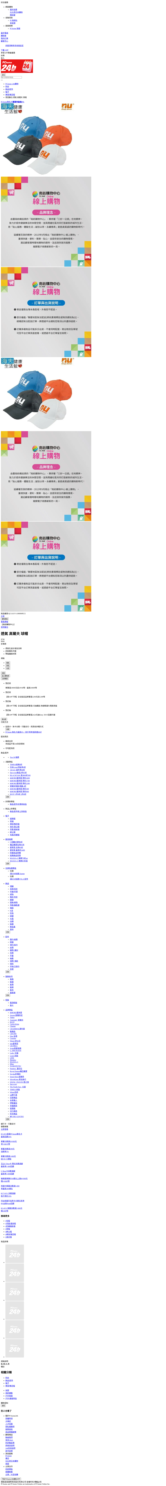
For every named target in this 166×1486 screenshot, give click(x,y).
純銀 (12, 916)
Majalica (13, 1060)
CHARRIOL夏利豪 (17, 1029)
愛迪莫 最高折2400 (17, 850)
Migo (12, 1064)
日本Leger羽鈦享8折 (18, 767)
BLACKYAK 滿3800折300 (20, 775)
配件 (7, 937)
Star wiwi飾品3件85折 (18, 773)
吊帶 (12, 953)
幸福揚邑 (13, 1106)
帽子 (7, 816)
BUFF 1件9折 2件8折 (18, 794)
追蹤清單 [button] (9, 46)
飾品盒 (12, 927)
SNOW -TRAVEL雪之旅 (19, 1082)
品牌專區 (9, 1010)
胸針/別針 (14, 897)
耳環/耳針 (14, 889)
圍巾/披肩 (14, 939)
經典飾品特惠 (15, 856)
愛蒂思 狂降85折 (16, 847)
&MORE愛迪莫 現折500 (19, 789)
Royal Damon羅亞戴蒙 (18, 1071)
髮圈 (12, 982)
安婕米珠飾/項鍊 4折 (18, 786)
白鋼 (12, 921)
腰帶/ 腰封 (14, 950)
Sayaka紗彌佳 (15, 1074)
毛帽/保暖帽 (14, 835)
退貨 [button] (14, 46)
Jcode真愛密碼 (15, 1048)
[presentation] (83, 230)
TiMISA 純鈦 (15, 1090)
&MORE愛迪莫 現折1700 (20, 781)
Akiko (12, 1017)
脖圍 (12, 942)
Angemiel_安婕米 (16, 1020)
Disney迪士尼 (15, 1041)
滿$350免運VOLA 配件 (19, 879)
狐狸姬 (12, 1108)
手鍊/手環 (14, 892)
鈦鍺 (12, 924)
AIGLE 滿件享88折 (17, 770)
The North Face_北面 (18, 1087)
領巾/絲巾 (14, 945)
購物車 (3, 36)
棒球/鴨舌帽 (14, 824)
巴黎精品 (13, 1098)
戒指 (12, 894)
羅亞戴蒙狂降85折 (17, 845)
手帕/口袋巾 (14, 966)
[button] (83, 15)
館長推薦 (9, 839)
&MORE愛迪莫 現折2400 (20, 778)
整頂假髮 (13, 1003)
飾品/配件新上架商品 (18, 811)
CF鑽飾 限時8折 (16, 842)
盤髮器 (12, 993)
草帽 (12, 821)
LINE (12, 1058)
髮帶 (12, 985)
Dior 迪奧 (13, 1036)
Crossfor (13, 1038)
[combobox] (83, 77)
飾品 (7, 884)
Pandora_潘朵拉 (16, 1069)
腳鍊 (12, 900)
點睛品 (12, 1031)
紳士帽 (12, 832)
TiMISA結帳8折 (16, 765)
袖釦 (12, 908)
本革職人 (13, 1100)
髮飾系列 (9, 976)
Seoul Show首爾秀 (17, 1077)
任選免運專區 (10, 868)
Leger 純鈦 (14, 1056)
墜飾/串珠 (14, 902)
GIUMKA (14, 1046)
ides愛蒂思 (14, 1044)
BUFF (12, 1022)
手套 (12, 956)
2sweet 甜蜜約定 (16, 1015)
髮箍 (12, 987)
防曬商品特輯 (15, 853)
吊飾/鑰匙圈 (14, 905)
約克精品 (13, 1114)
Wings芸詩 (14, 1092)
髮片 (12, 1005)
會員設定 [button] (19, 46)
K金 (11, 911)
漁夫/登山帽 (14, 827)
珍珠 (12, 913)
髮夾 (12, 990)
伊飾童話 (13, 1103)
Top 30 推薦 (14, 757)
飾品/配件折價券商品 (18, 804)
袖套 (12, 958)
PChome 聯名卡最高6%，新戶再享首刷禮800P (23, 732)
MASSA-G (14, 1062)
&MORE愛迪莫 (16, 1013)
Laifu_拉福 (14, 1053)
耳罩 (12, 969)
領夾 (12, 964)
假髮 (7, 1000)
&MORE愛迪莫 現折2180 (20, 783)
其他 (12, 929)
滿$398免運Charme (17, 874)
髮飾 (12, 979)
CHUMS (13, 1034)
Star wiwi (13, 1084)
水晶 (12, 919)
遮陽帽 (12, 819)
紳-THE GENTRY (17, 1117)
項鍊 (12, 886)
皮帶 (12, 948)
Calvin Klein (14, 1024)
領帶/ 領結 (14, 961)
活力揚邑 (13, 1111)
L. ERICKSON (15, 1050)
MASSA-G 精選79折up (19, 858)
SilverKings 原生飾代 (18, 1079)
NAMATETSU (15, 1066)
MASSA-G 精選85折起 (19, 861)
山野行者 (13, 1095)
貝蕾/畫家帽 (14, 829)
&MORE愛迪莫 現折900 (19, 792)
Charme (13, 1026)
